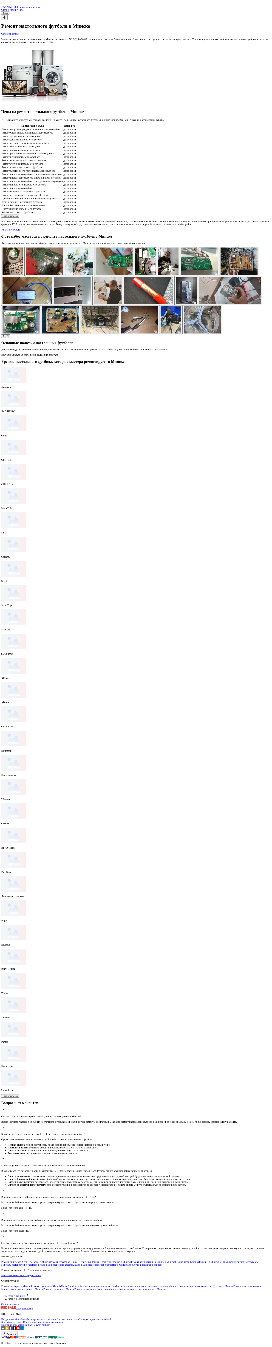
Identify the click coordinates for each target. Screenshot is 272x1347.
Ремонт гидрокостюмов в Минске (109, 1264)
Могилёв (6, 1275)
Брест (23, 1275)
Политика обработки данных (17, 1325)
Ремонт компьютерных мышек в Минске (153, 1262)
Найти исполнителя (29, 7)
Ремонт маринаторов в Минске (26, 1289)
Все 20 (6, 336)
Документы (39, 1325)
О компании (29, 1322)
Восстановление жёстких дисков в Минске (33, 1264)
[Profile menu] (4, 17)
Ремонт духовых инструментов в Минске (96, 1289)
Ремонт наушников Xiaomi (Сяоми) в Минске (55, 1286)
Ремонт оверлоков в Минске (116, 1262)
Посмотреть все (10, 216)
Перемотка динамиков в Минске (144, 1264)
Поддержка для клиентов (49, 1322)
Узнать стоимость (10, 229)
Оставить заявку (10, 33)
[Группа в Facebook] (11, 1329)
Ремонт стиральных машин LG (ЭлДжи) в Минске (206, 1286)
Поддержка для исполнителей (95, 1319)
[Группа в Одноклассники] (7, 1329)
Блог (47, 1325)
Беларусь (11, 1334)
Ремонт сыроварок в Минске (58, 1289)
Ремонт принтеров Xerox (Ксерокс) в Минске (25, 1262)
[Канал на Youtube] (18, 1329)
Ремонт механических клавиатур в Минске (142, 1289)
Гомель (37, 1275)
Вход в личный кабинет (14, 1319)
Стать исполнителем (12, 10)
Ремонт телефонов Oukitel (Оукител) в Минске (75, 1262)
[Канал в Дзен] (14, 1329)
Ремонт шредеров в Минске (16, 1286)
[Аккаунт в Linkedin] (22, 1329)
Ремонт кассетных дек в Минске (73, 1264)
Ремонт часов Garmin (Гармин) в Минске (197, 1262)
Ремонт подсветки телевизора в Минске (101, 1286)
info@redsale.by (24, 1308)
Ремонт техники (16, 1296)
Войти (5, 13)
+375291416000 (9, 7)
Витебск (15, 1275)
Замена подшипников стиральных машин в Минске (151, 1286)
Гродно (30, 1275)
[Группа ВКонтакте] (3, 1329)
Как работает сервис (12, 1322)
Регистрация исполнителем (42, 1319)
